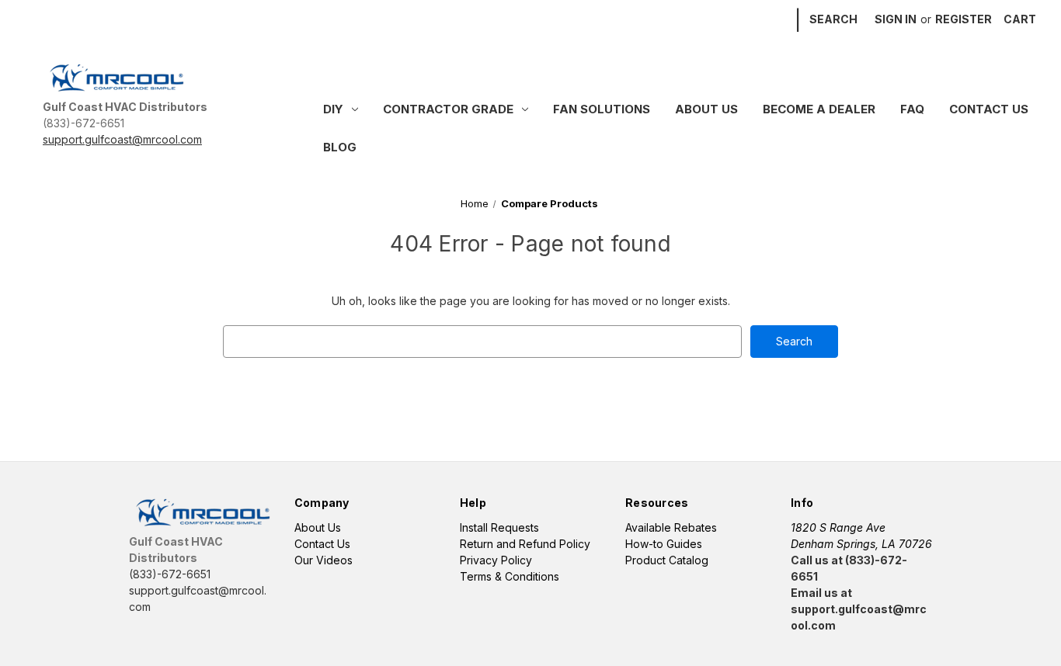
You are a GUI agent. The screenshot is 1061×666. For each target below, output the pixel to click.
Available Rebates (671, 527)
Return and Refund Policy (525, 543)
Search (833, 19)
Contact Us (988, 109)
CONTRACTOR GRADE (448, 109)
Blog (340, 147)
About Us (706, 109)
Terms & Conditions (509, 576)
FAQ (912, 109)
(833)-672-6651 (83, 123)
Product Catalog (666, 560)
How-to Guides (663, 543)
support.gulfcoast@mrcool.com (122, 139)
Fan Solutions (601, 109)
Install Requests (499, 527)
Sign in (896, 19)
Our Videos (323, 560)
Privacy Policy (496, 560)
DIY (333, 109)
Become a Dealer (819, 109)
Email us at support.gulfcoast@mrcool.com (859, 609)
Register (963, 19)
